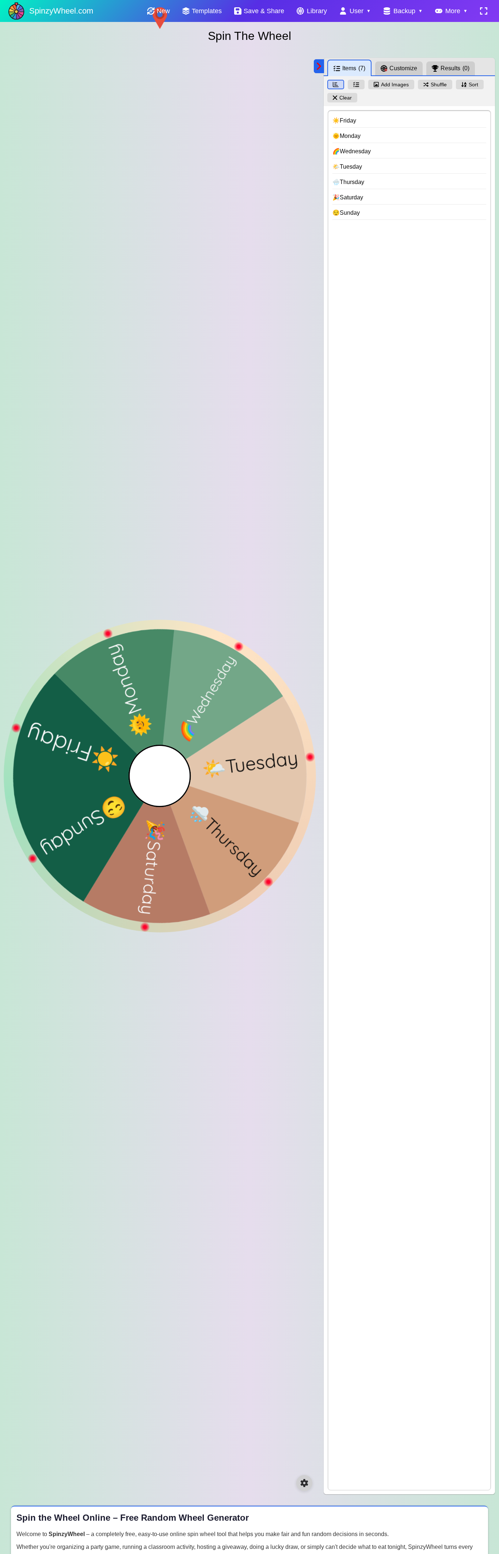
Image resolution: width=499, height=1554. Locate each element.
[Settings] (304, 1483)
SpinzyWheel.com (61, 10)
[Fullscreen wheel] (484, 11)
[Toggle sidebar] (319, 66)
